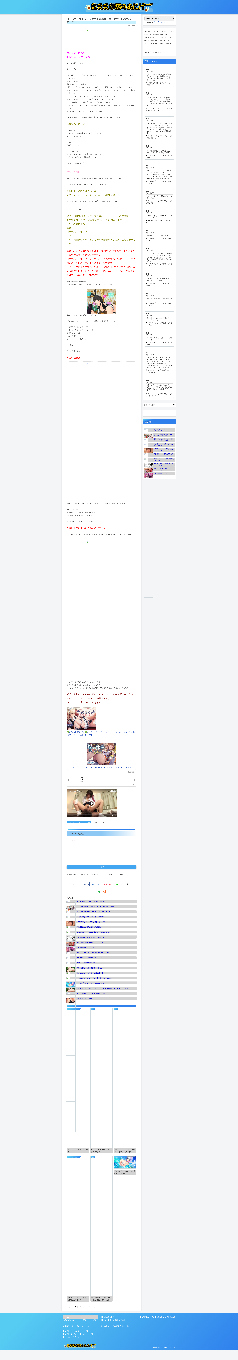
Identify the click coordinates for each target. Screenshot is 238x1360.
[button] (174, 405)
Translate (161, 22)
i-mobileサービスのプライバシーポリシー (117, 1326)
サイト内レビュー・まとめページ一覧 (79, 1334)
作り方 (102, 822)
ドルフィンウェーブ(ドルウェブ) (77, 822)
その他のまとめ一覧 (72, 1337)
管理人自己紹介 (109, 1317)
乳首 (89, 822)
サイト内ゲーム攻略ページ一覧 (76, 1331)
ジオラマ (96, 822)
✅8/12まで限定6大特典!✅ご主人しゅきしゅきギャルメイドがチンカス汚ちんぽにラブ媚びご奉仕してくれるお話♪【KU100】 (101, 733)
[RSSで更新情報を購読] (104, 891)
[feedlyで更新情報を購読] (99, 891)
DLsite (130, 772)
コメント (71, 840)
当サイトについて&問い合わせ (114, 1320)
